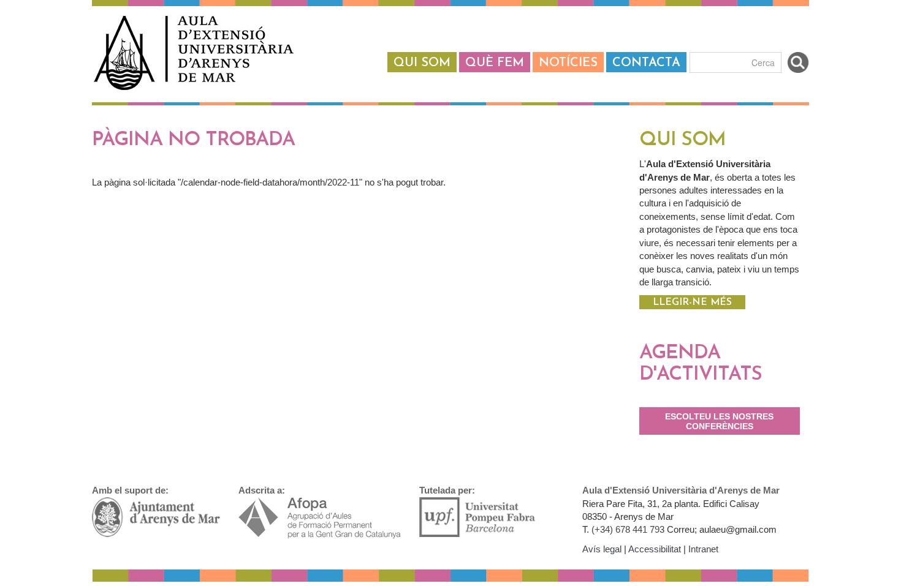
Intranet (703, 549)
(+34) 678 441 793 (627, 529)
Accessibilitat (654, 549)
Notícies (568, 63)
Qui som (421, 63)
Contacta (646, 63)
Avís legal (602, 549)
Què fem (494, 63)
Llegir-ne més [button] (692, 302)
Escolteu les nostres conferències (719, 421)
